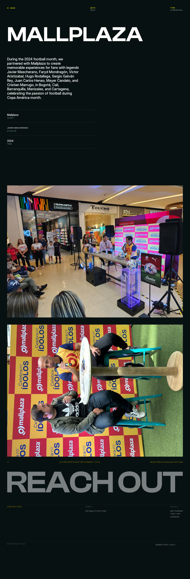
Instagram (176, 511)
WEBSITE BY (165, 545)
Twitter (175, 514)
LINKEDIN (174, 517)
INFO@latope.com (95, 511)
